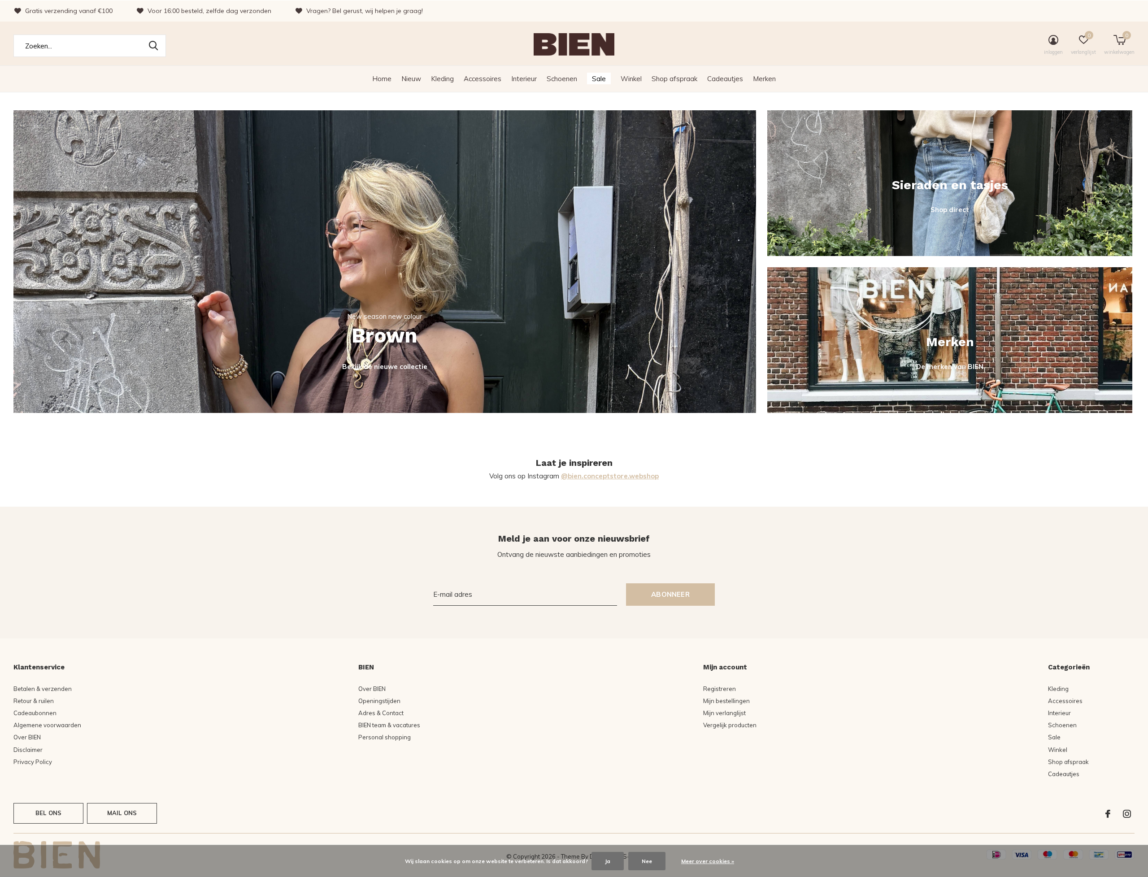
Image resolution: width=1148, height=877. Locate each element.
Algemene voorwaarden (47, 725)
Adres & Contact (381, 712)
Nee (647, 861)
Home (381, 78)
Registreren (719, 688)
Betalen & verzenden (42, 688)
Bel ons (48, 812)
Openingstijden (379, 700)
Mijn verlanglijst (724, 712)
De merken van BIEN (949, 366)
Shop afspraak (674, 78)
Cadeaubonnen (35, 712)
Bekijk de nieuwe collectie (384, 366)
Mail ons (122, 812)
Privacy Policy (32, 761)
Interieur (524, 78)
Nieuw (411, 78)
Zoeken (153, 46)
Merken (764, 78)
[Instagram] (1127, 814)
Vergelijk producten (730, 725)
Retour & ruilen (33, 700)
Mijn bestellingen (726, 700)
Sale (599, 78)
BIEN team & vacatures (389, 725)
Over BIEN (27, 737)
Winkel (631, 78)
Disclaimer (28, 749)
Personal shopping (384, 737)
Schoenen (562, 78)
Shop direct (950, 209)
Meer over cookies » (707, 861)
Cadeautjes (725, 78)
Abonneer (670, 594)
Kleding (442, 78)
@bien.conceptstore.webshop (610, 476)
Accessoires (482, 78)
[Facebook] (1107, 814)
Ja (607, 861)
